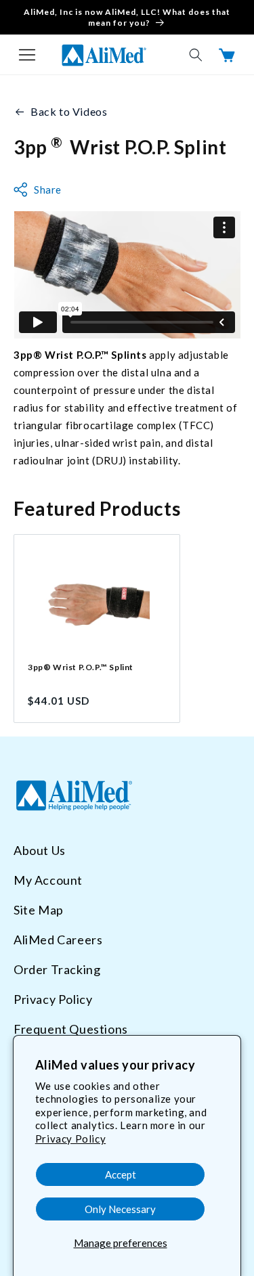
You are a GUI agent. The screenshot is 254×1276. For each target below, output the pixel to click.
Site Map (39, 909)
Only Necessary (120, 1209)
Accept (120, 1174)
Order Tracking (57, 969)
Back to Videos (68, 111)
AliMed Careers (58, 939)
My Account (48, 880)
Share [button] (48, 189)
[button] (27, 55)
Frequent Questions (71, 1028)
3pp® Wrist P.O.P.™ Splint (80, 667)
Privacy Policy (70, 1138)
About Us (40, 850)
